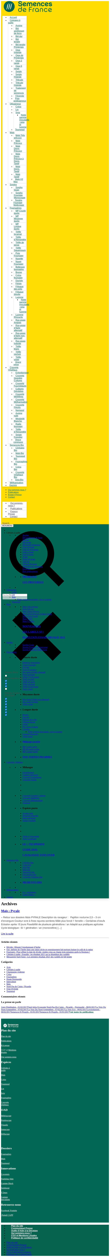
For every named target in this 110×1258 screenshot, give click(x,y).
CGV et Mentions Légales (24, 1235)
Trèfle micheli (28, 679)
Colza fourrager (29, 665)
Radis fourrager (29, 818)
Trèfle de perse (29, 682)
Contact (11, 497)
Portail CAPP (7, 1215)
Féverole (20, 96)
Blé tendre (27, 542)
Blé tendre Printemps (31, 545)
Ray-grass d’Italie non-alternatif (19, 335)
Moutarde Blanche (30, 816)
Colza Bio (27, 865)
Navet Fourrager (29, 670)
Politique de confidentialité (24, 1238)
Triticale (26, 562)
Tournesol (20, 129)
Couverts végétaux (5, 1103)
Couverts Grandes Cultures (19, 378)
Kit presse (5, 1045)
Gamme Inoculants (5, 1198)
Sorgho (13, 185)
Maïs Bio (26, 870)
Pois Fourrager (29, 675)
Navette (26, 667)
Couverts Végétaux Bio (19, 474)
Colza (14, 592)
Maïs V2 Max (28, 621)
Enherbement (28, 772)
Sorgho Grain (28, 645)
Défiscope (5, 1134)
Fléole (25, 724)
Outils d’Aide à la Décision (24, 1231)
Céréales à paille (13, 969)
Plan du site (6, 1036)
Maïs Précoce (28, 609)
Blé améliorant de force (19, 31)
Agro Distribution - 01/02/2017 (14, 1007)
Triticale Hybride (30, 564)
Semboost (5, 1188)
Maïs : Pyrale (10, 911)
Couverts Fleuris (29, 780)
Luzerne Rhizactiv (30, 734)
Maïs (12, 132)
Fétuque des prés (30, 719)
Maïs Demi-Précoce (18, 148)
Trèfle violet (28, 704)
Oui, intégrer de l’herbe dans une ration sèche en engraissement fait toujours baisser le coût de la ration (49, 949)
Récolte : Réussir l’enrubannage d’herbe (23, 947)
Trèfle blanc (28, 736)
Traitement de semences (20, 90)
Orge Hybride (28, 547)
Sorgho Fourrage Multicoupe (19, 202)
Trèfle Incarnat (29, 684)
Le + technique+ (29, 892)
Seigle (25, 557)
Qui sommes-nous (8, 1057)
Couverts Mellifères (31, 798)
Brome (25, 715)
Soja (18, 112)
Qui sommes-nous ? (21, 1233)
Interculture (11, 982)
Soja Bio (26, 867)
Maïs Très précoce (30, 607)
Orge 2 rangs (28, 552)
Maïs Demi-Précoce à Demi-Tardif (19, 159)
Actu (8, 967)
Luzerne (26, 729)
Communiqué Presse (22, 1228)
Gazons (9, 897)
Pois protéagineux (30, 571)
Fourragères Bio (29, 875)
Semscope (5, 1129)
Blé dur (19, 36)
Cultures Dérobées (30, 775)
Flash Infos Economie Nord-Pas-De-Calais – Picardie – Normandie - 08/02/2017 (62, 1007)
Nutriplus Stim (7, 1179)
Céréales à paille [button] (13, 533)
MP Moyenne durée (18, 218)
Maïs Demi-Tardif (17, 169)
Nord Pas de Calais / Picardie (18, 986)
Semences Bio (12, 860)
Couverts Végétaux (13, 368)
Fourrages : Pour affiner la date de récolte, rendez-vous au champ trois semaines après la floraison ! (48, 952)
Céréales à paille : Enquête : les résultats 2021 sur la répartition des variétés (37, 954)
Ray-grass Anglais (30, 727)
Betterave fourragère (31, 662)
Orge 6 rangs (28, 554)
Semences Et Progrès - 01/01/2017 (25, 1012)
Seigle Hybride (29, 559)
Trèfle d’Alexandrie (31, 677)
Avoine (19, 25)
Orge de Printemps (30, 550)
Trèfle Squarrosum (20, 249)
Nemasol (26, 803)
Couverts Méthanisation (33, 800)
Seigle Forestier (29, 820)
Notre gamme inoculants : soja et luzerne (24, 121)
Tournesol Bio (29, 872)
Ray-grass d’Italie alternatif (19, 327)
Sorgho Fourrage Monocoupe (19, 195)
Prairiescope (6, 1120)
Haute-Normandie (14, 979)
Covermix (5, 1174)
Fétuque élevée (29, 722)
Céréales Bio (28, 862)
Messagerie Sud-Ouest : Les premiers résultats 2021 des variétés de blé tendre (39, 957)
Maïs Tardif (27, 619)
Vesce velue (28, 689)
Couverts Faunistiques (32, 777)
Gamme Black (7, 1183)
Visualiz (4, 1125)
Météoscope (6, 1116)
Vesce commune (29, 839)
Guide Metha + (29, 895)
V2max (4, 1192)
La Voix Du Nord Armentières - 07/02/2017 (46, 1009)
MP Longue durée (17, 226)
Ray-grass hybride (30, 702)
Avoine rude (28, 813)
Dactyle (26, 717)
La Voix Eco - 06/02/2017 (76, 1009)
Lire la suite (7, 933)
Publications (6, 1041)
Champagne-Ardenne (15, 972)
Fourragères (11, 652)
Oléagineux (11, 590)
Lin (13, 594)
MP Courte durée (20, 212)
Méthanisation (12, 890)
